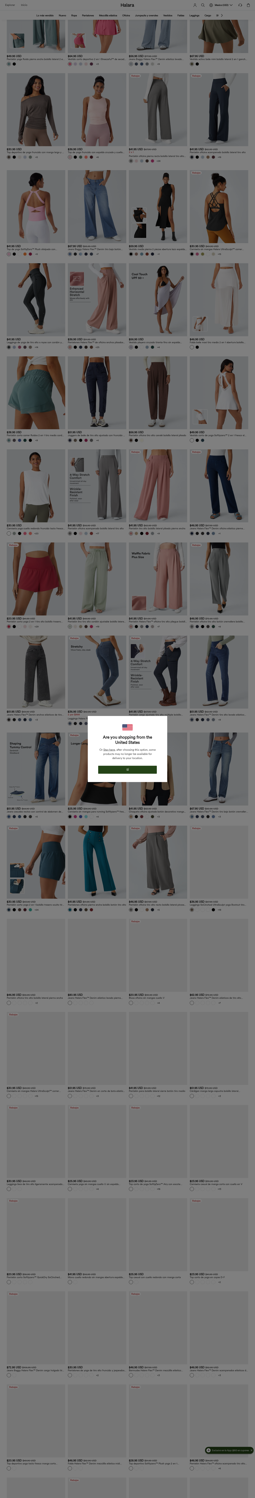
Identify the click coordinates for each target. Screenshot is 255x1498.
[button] (127, 727)
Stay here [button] (109, 749)
